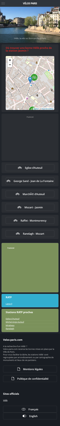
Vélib (5, 400)
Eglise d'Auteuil (33, 168)
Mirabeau (10, 325)
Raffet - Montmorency (33, 220)
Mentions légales (33, 369)
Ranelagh (10, 328)
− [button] (10, 65)
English (33, 416)
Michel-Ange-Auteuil (15, 322)
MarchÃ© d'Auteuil (34, 194)
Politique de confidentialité (32, 378)
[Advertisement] (30, 139)
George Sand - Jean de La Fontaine (34, 181)
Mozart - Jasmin (33, 207)
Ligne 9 (9, 303)
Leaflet (36, 108)
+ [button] (10, 60)
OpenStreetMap (48, 108)
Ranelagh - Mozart (33, 233)
